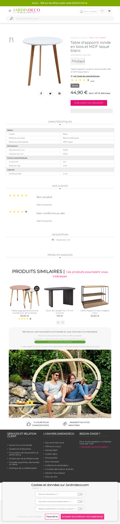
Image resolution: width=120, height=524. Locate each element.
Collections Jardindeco (56, 465)
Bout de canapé (98, 38)
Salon (84, 38)
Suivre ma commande (20, 445)
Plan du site (51, 476)
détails (36, 488)
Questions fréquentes (20, 449)
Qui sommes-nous (54, 442)
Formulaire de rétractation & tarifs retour (23, 453)
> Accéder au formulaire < (94, 447)
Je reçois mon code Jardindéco (60, 342)
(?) (57, 494)
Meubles (75, 38)
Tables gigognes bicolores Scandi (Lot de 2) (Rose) (24, 311)
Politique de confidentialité (23, 468)
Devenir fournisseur (55, 473)
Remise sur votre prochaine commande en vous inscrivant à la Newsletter (60, 331)
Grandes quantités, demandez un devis (24, 463)
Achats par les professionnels (24, 458)
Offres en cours (53, 446)
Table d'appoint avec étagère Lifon (94, 311)
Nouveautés (51, 457)
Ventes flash (51, 450)
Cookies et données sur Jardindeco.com (60, 485)
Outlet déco (51, 454)
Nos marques (52, 461)
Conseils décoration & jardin (59, 469)
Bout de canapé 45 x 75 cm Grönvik (60, 311)
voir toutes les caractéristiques (86, 76)
